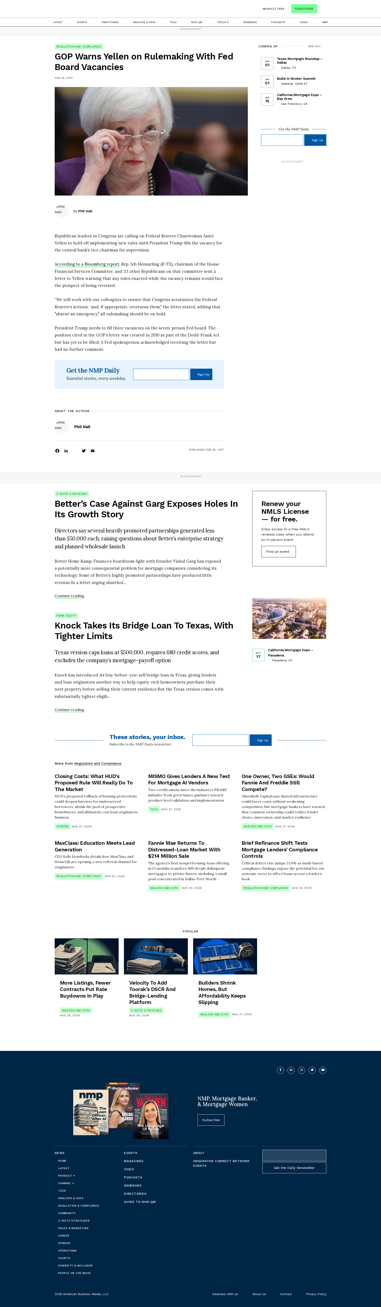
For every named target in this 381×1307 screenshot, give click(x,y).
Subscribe (304, 8)
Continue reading (69, 595)
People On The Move (74, 1273)
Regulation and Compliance (78, 46)
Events (82, 22)
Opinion (62, 826)
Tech (173, 22)
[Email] (92, 450)
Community (67, 1213)
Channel (65, 1183)
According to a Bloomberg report (87, 264)
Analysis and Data (257, 826)
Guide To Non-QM (140, 1201)
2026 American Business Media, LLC (81, 1294)
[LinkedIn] (66, 450)
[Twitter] (83, 450)
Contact (286, 1294)
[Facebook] (57, 450)
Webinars (250, 22)
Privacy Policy (316, 1294)
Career (63, 1235)
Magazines (134, 1161)
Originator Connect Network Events (221, 1163)
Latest (58, 22)
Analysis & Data (144, 22)
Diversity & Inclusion (75, 1265)
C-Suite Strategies (71, 493)
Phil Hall (85, 211)
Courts (64, 1258)
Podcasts (278, 22)
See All (314, 46)
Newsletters (274, 8)
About (199, 1153)
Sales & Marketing (73, 1228)
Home (62, 1160)
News (60, 1153)
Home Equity (66, 615)
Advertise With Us (225, 1294)
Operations (67, 1250)
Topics (222, 22)
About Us (259, 1294)
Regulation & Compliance (78, 1205)
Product (65, 1175)
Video (304, 22)
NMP (325, 22)
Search (322, 9)
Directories (110, 22)
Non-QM (196, 22)
